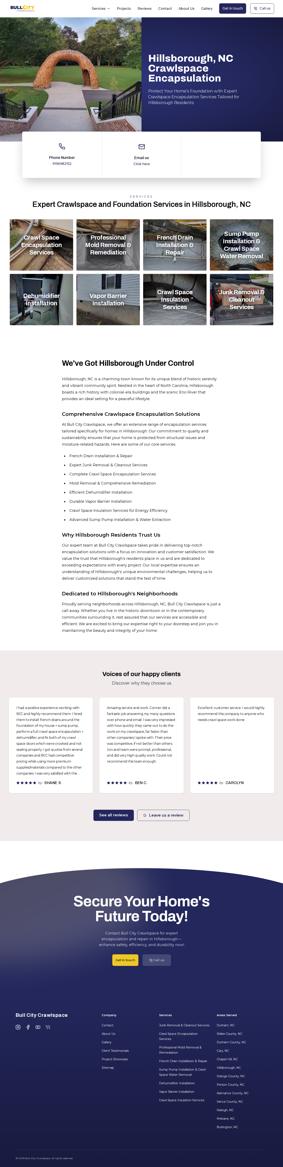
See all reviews (113, 815)
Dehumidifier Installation (177, 1083)
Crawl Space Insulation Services (181, 1100)
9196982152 (61, 164)
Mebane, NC (226, 1118)
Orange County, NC (231, 1076)
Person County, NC (230, 1085)
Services (99, 9)
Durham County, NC (231, 1042)
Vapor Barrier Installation (176, 1092)
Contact (165, 9)
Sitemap (108, 1068)
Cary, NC (223, 1051)
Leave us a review (166, 815)
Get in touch (233, 8)
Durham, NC (226, 1025)
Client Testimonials (115, 1051)
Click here (141, 164)
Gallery (207, 9)
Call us (265, 8)
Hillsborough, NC (229, 1068)
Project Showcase (115, 1059)
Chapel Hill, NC (227, 1059)
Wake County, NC (229, 1034)
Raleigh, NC (225, 1110)
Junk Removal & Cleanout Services (184, 1025)
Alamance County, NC (233, 1093)
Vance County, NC (230, 1101)
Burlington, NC (227, 1127)
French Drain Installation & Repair (183, 1061)
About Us (187, 9)
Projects (124, 9)
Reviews (145, 9)
